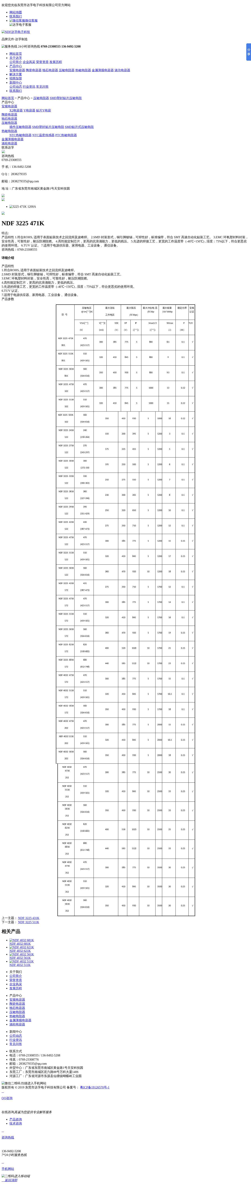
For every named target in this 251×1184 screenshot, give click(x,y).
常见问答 (42, 86)
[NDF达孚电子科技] (16, 32)
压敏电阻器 (67, 70)
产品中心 (15, 66)
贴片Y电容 (43, 110)
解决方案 (15, 74)
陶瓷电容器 (34, 70)
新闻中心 (15, 82)
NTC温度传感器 (43, 135)
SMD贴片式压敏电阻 (79, 127)
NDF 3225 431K (28, 918)
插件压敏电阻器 (20, 127)
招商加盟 (15, 78)
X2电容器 (16, 110)
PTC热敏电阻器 (66, 135)
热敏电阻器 (83, 70)
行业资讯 (29, 86)
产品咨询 (15, 1119)
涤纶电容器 (9, 143)
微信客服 (31, 20)
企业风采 (29, 62)
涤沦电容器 (122, 70)
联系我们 (15, 16)
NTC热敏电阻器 (20, 135)
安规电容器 (17, 70)
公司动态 (15, 86)
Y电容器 (29, 110)
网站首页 (15, 53)
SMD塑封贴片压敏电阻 (66, 98)
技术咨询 (15, 1123)
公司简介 (15, 62)
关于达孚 (15, 57)
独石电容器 (50, 70)
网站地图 (15, 12)
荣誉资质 (42, 62)
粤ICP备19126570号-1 (94, 1087)
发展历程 (55, 62)
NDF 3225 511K (28, 922)
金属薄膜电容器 (103, 70)
